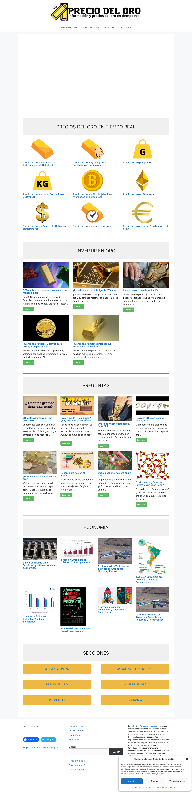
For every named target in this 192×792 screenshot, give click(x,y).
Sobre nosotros (31, 726)
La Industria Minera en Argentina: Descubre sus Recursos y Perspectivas (150, 617)
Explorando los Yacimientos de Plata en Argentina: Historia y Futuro (113, 569)
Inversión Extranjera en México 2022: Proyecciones (76, 561)
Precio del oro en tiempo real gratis (92, 226)
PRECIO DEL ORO (69, 27)
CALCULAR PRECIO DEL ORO (135, 668)
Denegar (155, 781)
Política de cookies (140, 787)
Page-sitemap (76, 769)
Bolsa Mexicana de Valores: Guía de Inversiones (75, 629)
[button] (186, 759)
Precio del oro (76, 726)
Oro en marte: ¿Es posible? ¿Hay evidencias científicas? (76, 419)
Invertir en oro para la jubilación (141, 290)
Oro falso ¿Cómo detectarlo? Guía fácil (114, 425)
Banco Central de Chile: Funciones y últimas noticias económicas (39, 565)
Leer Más (28, 309)
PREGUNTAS (110, 27)
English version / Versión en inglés (41, 747)
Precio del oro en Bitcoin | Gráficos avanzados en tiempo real (92, 195)
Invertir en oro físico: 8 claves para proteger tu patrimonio (42, 345)
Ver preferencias (177, 781)
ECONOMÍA (126, 27)
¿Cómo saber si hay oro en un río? (114, 474)
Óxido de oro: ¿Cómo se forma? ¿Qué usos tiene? (150, 483)
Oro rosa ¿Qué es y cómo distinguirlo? (150, 419)
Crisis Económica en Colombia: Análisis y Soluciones (34, 619)
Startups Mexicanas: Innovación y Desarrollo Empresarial (111, 610)
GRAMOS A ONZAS (57, 668)
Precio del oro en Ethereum (138, 194)
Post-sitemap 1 (77, 760)
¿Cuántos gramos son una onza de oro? (37, 419)
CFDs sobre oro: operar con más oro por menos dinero (45, 291)
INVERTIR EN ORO (90, 27)
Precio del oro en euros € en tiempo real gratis (145, 227)
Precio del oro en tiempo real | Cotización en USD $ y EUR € (40, 164)
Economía (74, 739)
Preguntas (74, 735)
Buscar (72, 746)
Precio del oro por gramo (137, 162)
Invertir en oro (76, 730)
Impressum (172, 787)
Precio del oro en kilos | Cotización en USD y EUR (44, 195)
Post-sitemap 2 (77, 765)
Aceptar (132, 781)
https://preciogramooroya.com (148, 726)
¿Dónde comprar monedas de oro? (39, 477)
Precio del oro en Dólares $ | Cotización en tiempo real (45, 227)
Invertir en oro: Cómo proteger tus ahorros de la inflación (92, 345)
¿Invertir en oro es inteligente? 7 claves (95, 290)
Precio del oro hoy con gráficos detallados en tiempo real (90, 164)
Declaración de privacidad (157, 787)
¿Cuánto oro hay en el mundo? (72, 474)
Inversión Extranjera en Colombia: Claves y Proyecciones (149, 580)
